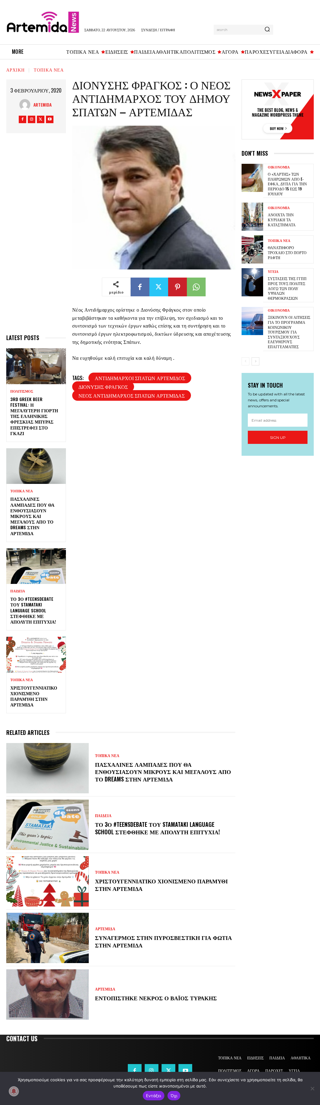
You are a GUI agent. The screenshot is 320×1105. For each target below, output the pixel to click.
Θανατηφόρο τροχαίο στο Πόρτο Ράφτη (287, 252)
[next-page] (255, 361)
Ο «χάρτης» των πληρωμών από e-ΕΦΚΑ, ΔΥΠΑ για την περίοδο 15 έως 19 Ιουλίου (287, 183)
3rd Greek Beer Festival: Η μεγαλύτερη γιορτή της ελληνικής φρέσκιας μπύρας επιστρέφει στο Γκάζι (34, 416)
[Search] (267, 30)
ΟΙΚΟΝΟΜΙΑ (279, 167)
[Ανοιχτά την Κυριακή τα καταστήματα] (252, 217)
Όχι (174, 1095)
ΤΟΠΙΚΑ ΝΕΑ (49, 69)
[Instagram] (31, 119)
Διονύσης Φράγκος (103, 386)
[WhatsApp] (196, 287)
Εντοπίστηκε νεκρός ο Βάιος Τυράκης (156, 998)
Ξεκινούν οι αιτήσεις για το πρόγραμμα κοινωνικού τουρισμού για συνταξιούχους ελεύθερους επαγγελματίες (289, 331)
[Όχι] (312, 1088)
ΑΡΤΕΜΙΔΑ (105, 929)
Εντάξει (153, 1095)
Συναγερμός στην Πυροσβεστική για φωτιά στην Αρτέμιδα (163, 941)
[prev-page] (245, 361)
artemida (42, 104)
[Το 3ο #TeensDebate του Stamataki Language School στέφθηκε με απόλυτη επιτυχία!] (36, 566)
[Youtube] (49, 119)
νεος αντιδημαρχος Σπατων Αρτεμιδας (131, 395)
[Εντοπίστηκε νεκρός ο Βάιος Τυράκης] (47, 994)
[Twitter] (40, 119)
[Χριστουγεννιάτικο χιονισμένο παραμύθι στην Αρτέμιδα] (36, 654)
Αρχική (15, 69)
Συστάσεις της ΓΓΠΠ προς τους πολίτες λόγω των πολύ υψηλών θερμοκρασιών (287, 288)
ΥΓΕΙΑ (273, 272)
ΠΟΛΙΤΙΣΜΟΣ (21, 391)
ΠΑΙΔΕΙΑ (17, 591)
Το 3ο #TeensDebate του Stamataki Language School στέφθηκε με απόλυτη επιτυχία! (33, 610)
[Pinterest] (177, 287)
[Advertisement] (36, 236)
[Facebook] (22, 119)
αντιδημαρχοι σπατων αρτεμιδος (140, 378)
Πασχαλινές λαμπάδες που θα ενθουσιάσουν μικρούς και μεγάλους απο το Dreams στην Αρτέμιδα (32, 515)
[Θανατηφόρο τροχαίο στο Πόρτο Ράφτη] (252, 249)
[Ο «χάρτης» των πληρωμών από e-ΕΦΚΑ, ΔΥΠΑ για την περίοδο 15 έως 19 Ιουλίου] (252, 178)
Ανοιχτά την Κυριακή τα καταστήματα (282, 219)
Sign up (278, 437)
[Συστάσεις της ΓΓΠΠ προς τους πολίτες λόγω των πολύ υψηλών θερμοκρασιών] (252, 282)
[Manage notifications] (14, 1091)
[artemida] (26, 104)
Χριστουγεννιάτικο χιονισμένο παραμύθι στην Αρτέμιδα (33, 696)
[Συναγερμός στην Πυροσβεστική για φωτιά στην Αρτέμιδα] (47, 938)
